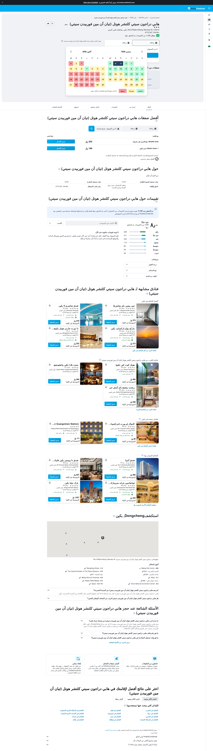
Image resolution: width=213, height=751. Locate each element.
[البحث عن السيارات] (209, 24)
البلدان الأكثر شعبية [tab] (150, 699)
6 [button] (142, 68)
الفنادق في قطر (115, 710)
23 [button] (126, 79)
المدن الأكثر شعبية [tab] (133, 699)
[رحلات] (209, 40)
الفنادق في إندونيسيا (114, 713)
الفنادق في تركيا (153, 713)
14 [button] (137, 74)
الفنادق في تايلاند (78, 719)
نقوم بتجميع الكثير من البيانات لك (145, 740)
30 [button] (126, 84)
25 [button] (115, 79)
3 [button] (120, 63)
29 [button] (131, 84)
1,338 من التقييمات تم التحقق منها (137, 35)
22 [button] (131, 79)
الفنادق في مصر (115, 716)
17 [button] (121, 74)
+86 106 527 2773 (152, 32)
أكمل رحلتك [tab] (119, 699)
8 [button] (131, 68)
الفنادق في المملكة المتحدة (149, 719)
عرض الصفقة (110, 322)
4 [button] (115, 63)
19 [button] (110, 74)
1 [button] (131, 63)
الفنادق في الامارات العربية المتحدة (72, 713)
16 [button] (126, 74)
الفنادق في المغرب (152, 710)
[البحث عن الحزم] (209, 29)
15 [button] (131, 74)
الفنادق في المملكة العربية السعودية (72, 710)
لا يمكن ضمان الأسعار (111, 730)
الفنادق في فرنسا (78, 716)
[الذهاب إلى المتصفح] (209, 34)
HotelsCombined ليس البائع (146, 736)
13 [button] (142, 74)
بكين (135, 17)
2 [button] (126, 63)
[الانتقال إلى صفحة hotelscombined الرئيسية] (196, 8)
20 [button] (142, 79)
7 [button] (136, 68)
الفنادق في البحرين (152, 716)
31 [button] (71, 84)
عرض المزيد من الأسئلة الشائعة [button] (119, 642)
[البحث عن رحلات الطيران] (209, 15)
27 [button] (142, 84)
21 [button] (137, 79)
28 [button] (137, 84)
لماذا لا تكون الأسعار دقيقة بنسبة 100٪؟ (142, 744)
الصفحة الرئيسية (154, 17)
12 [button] (110, 68)
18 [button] (115, 74)
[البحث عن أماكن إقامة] (209, 20)
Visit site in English (90, 2)
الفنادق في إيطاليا (115, 719)
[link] (144, 350)
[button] (2, 2)
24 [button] (121, 79)
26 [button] (110, 79)
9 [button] (126, 68)
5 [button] (110, 63)
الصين (146, 17)
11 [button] (115, 68)
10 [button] (121, 68)
